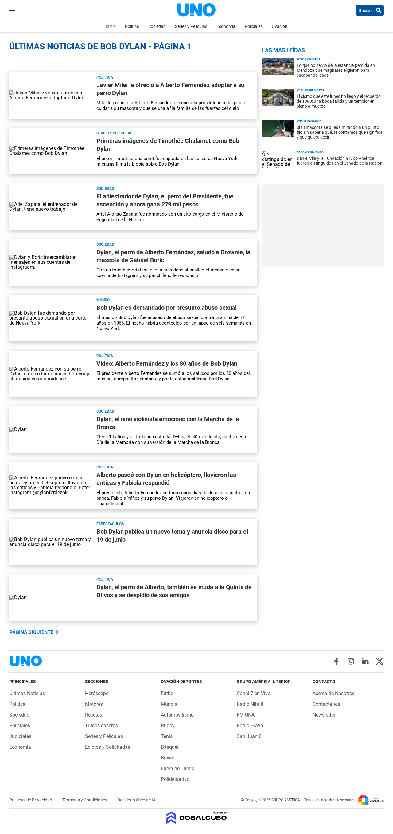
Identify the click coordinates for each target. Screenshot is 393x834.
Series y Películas (191, 26)
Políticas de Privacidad (31, 799)
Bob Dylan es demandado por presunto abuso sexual (166, 307)
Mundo (103, 300)
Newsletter (324, 715)
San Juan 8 (249, 736)
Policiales (254, 26)
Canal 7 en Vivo (253, 693)
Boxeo (167, 758)
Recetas (93, 715)
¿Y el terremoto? (310, 90)
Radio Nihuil (250, 704)
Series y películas (114, 133)
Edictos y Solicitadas (107, 747)
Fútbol (168, 693)
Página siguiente (31, 632)
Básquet (170, 747)
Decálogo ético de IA (136, 799)
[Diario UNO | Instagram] (351, 661)
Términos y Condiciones (85, 799)
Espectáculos (110, 524)
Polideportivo (175, 779)
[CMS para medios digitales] (196, 818)
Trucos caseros (101, 725)
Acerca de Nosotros (334, 693)
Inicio (111, 26)
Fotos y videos (308, 59)
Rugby (168, 725)
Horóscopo (97, 693)
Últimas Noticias (27, 693)
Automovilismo (177, 715)
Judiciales (20, 736)
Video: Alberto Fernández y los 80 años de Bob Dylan (166, 363)
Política (132, 26)
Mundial (170, 704)
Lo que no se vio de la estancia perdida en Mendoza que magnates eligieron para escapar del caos (336, 70)
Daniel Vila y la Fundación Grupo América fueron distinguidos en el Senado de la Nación (340, 161)
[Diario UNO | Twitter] (379, 661)
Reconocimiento (310, 152)
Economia (225, 26)
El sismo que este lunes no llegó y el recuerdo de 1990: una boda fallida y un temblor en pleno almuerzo (339, 101)
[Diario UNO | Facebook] (336, 661)
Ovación (279, 26)
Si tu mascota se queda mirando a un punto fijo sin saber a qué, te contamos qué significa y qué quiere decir (340, 132)
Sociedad (157, 26)
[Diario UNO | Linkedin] (365, 661)
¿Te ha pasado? (309, 121)
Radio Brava (250, 725)
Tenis (167, 736)
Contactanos (326, 704)
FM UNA (246, 715)
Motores (94, 704)
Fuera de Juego (177, 768)
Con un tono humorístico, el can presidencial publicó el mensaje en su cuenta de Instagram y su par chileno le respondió (168, 272)
